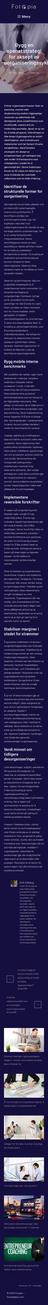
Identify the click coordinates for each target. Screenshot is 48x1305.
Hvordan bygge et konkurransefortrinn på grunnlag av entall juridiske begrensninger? (28, 977)
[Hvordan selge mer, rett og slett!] (24, 1179)
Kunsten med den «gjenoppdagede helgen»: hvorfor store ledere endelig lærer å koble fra (23, 1060)
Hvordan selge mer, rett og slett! (20, 1185)
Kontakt (37, 1285)
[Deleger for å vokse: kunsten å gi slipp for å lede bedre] (24, 1137)
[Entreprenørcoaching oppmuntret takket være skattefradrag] (24, 1259)
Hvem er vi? (25, 1285)
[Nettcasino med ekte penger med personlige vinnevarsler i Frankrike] (24, 1217)
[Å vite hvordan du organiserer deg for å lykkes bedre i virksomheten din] (24, 1095)
